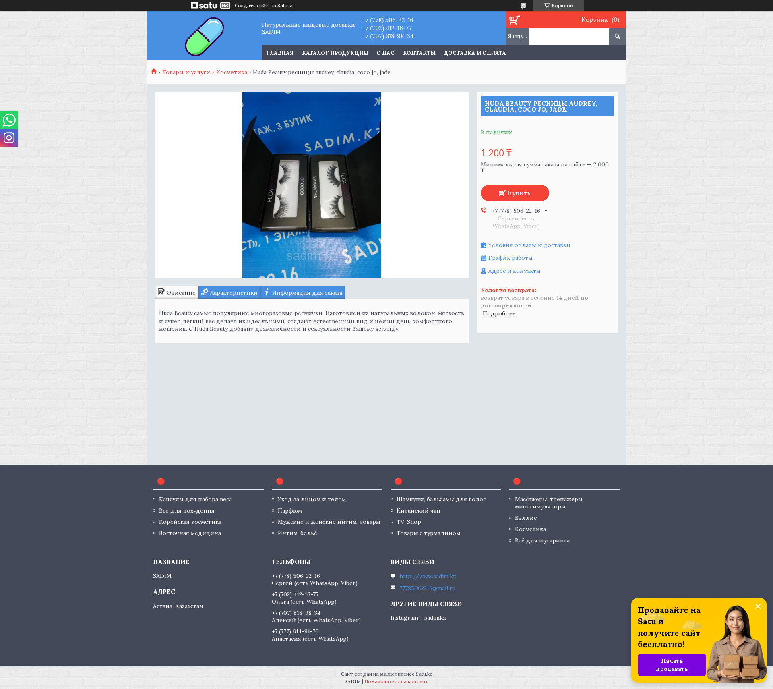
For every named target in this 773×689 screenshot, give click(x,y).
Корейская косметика (190, 521)
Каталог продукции (335, 53)
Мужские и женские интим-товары (329, 521)
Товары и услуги (186, 72)
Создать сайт (252, 5)
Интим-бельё (297, 533)
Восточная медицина (190, 533)
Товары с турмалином (428, 533)
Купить (519, 193)
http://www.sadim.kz (427, 576)
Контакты (419, 53)
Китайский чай (418, 510)
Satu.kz (424, 674)
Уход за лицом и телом (312, 499)
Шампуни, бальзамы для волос (441, 499)
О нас (385, 53)
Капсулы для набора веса (195, 499)
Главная (279, 53)
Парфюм (290, 510)
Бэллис (526, 517)
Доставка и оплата (475, 53)
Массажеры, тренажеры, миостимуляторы (549, 503)
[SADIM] (204, 36)
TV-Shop (409, 521)
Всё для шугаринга (542, 540)
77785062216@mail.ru (427, 588)
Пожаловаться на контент (396, 681)
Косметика (231, 72)
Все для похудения (187, 510)
